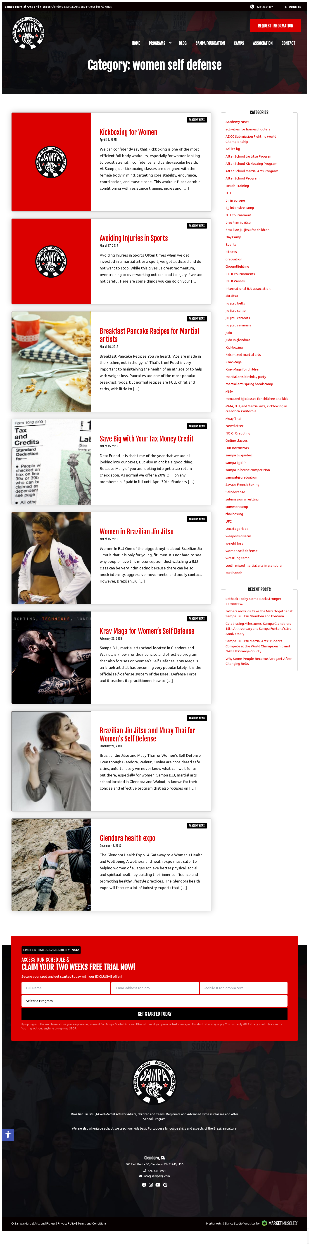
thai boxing (234, 514)
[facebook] (144, 1184)
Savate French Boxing (242, 484)
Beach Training (237, 186)
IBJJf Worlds (235, 281)
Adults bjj (233, 149)
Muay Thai (233, 418)
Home (136, 43)
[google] (165, 1184)
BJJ (228, 193)
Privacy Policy (67, 1223)
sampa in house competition (248, 470)
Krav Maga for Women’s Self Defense (147, 631)
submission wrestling (242, 499)
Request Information (275, 25)
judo (229, 333)
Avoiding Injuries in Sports (134, 238)
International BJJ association (248, 288)
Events (231, 244)
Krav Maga (234, 362)
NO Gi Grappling (238, 433)
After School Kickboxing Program (251, 163)
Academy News (197, 119)
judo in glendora (238, 340)
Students (293, 6)
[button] (8, 1135)
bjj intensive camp (240, 208)
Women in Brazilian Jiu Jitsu (137, 532)
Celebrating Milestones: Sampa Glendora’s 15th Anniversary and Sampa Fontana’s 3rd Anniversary (258, 629)
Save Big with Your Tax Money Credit (147, 439)
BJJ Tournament (238, 215)
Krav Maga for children (243, 369)
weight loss (234, 543)
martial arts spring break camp (249, 384)
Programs (157, 43)
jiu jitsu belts (235, 303)
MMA (229, 391)
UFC (229, 521)
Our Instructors (237, 448)
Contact (288, 43)
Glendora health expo (127, 838)
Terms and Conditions (92, 1223)
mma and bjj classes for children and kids (257, 399)
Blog (183, 43)
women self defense (242, 551)
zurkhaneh (234, 573)
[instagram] (151, 1184)
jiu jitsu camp (236, 310)
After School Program (242, 178)
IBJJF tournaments (240, 274)
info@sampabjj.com (157, 1176)
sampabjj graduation (241, 477)
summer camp (237, 507)
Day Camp (233, 237)
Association (263, 43)
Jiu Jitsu (232, 296)
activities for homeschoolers (248, 129)
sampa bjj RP (236, 463)
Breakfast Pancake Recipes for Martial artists (150, 335)
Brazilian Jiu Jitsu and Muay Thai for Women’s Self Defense (147, 735)
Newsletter (234, 426)
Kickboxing (234, 347)
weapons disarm (238, 536)
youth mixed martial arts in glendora (254, 565)
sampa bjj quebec (239, 455)
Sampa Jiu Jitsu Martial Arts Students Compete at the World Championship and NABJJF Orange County (258, 646)
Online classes (237, 440)
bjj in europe (235, 200)
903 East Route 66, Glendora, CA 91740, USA (155, 1164)
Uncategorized (237, 529)
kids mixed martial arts (243, 354)
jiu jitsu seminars (239, 325)
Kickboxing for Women (128, 132)
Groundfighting (237, 266)
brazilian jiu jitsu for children (247, 230)
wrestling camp (238, 558)
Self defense (235, 492)
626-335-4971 (266, 6)
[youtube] (158, 1184)
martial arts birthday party (246, 377)
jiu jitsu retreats (238, 318)
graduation (234, 259)
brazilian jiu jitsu (238, 222)
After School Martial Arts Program (252, 171)
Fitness (231, 252)
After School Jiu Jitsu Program (249, 156)
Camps (239, 43)
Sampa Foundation (210, 43)
